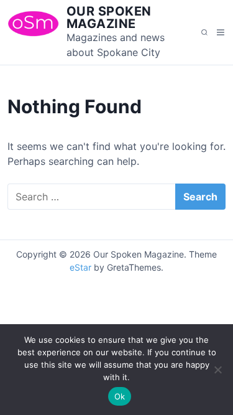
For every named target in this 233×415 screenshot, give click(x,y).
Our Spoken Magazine (109, 17)
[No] (217, 369)
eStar (80, 267)
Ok (120, 396)
